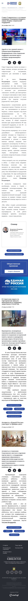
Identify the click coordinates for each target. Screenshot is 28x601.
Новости (21, 7)
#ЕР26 (8, 408)
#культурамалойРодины (14, 412)
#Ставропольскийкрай (14, 250)
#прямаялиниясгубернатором (14, 254)
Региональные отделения (7, 548)
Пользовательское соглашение (14, 582)
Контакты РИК (19, 548)
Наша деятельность (12, 7)
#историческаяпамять (14, 416)
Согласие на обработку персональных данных (14, 587)
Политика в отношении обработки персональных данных (14, 586)
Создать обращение (14, 271)
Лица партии (18, 545)
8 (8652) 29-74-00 (14, 559)
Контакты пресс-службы (7, 552)
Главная (4, 7)
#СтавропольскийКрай (14, 405)
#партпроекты (19, 408)
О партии (5, 545)
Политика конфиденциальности (14, 583)
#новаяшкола (14, 534)
